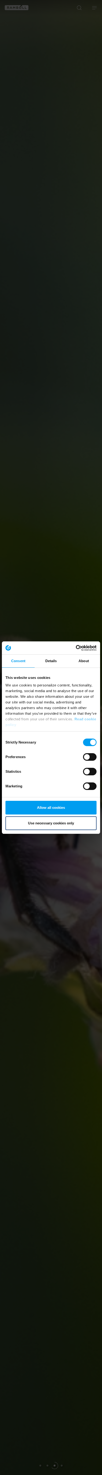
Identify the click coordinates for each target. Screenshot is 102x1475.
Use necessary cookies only (51, 823)
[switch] (90, 757)
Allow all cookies (51, 808)
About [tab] (84, 661)
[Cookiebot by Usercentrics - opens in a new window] (76, 648)
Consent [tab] (18, 661)
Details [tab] (51, 661)
